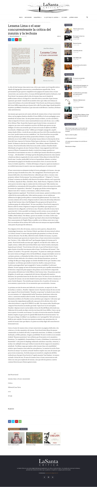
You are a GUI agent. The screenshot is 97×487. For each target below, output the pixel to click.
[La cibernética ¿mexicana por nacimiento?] (68, 94)
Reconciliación (77, 43)
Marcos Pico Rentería (14, 36)
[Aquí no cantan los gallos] (16, 438)
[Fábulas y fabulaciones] (68, 102)
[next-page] (11, 448)
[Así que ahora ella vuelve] (68, 67)
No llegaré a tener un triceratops (78, 36)
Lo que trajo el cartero (51, 17)
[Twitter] (13, 39)
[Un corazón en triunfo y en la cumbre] (52, 438)
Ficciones (64, 17)
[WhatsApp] (20, 39)
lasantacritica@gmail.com (52, 473)
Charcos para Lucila (78, 29)
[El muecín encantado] (68, 80)
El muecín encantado (79, 78)
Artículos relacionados (14, 429)
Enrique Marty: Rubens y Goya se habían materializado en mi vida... (81, 116)
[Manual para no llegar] (34, 438)
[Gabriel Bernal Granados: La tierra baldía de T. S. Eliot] (68, 87)
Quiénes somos (73, 17)
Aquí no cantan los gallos (13, 444)
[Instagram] (48, 477)
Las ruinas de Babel (78, 107)
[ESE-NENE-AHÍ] (68, 59)
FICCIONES (68, 25)
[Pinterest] (16, 39)
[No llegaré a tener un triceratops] (68, 38)
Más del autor (24, 429)
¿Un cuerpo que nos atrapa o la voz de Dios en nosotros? (76, 142)
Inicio (21, 17)
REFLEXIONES (69, 74)
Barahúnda (37, 17)
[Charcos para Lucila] (68, 30)
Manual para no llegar (31, 444)
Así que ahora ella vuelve (79, 65)
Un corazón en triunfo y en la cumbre (52, 444)
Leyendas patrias (77, 50)
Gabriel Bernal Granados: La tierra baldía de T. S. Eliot (80, 86)
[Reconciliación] (68, 45)
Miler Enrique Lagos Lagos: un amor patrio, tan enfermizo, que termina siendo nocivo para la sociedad (76, 130)
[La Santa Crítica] (48, 7)
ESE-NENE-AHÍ (77, 58)
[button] (87, 17)
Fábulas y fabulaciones (79, 100)
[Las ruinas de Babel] (68, 109)
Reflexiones (28, 17)
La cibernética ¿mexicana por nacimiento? (80, 93)
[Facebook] (9, 39)
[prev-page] (9, 448)
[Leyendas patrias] (68, 52)
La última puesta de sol (70, 138)
